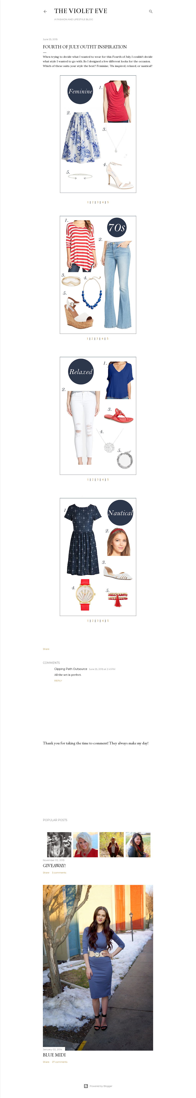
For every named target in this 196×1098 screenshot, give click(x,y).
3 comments (59, 872)
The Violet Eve (80, 11)
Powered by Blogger (101, 1086)
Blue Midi (54, 1055)
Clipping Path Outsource (70, 669)
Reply (58, 680)
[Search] (151, 10)
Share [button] (46, 648)
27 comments (59, 1061)
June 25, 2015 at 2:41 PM (102, 669)
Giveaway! (54, 865)
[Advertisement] (98, 782)
